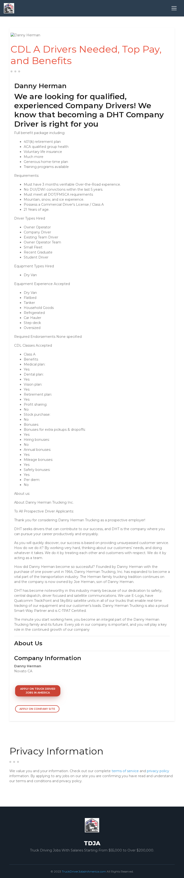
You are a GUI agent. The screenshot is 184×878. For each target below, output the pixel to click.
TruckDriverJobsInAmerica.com (84, 871)
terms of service (125, 771)
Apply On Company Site (37, 709)
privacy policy (158, 771)
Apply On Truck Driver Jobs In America (37, 691)
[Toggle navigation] (174, 8)
